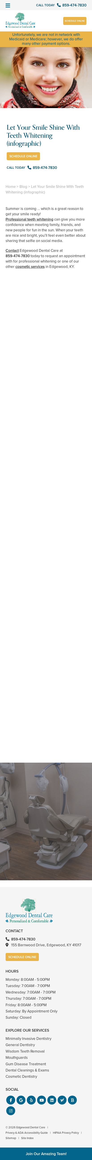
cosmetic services (30, 266)
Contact (12, 250)
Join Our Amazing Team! (46, 1154)
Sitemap (11, 1138)
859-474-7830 (18, 256)
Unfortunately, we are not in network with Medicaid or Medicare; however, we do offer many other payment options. (46, 39)
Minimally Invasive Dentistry (28, 1038)
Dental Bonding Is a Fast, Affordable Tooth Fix (46, 655)
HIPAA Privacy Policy (66, 1133)
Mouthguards (17, 1057)
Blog (23, 186)
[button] (10, 1100)
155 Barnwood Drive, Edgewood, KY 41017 (46, 945)
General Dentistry (20, 1045)
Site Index (27, 1138)
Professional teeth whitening (29, 219)
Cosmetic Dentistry (21, 1076)
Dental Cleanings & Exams (27, 1070)
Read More (19, 585)
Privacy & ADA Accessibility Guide (27, 1133)
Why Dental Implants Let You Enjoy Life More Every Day (46, 737)
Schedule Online (75, 21)
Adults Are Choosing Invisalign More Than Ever (46, 573)
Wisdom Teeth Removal (25, 1051)
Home (11, 186)
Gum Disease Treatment (26, 1064)
